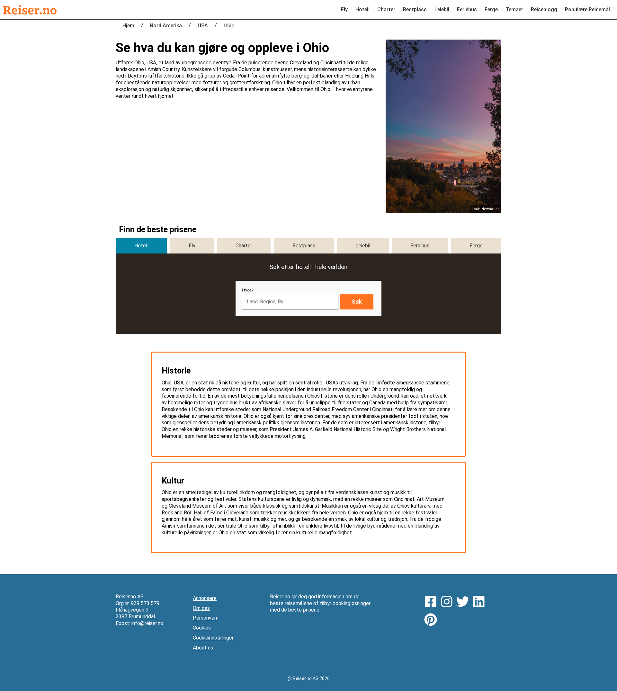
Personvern (206, 618)
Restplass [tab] (303, 246)
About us (203, 648)
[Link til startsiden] (30, 10)
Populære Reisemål (587, 9)
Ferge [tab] (476, 246)
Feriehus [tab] (419, 246)
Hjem (128, 26)
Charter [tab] (244, 246)
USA (203, 26)
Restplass (415, 9)
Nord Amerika (166, 26)
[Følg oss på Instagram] (448, 603)
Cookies (202, 628)
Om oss (201, 608)
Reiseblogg (544, 9)
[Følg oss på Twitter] (464, 603)
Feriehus (467, 9)
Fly (344, 9)
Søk (357, 302)
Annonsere (205, 598)
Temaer (514, 9)
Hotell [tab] (141, 246)
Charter (386, 9)
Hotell (362, 9)
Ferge (491, 9)
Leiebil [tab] (362, 246)
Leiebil (441, 9)
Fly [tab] (192, 246)
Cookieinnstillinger (213, 638)
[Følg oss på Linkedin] (480, 603)
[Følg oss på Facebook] (432, 603)
